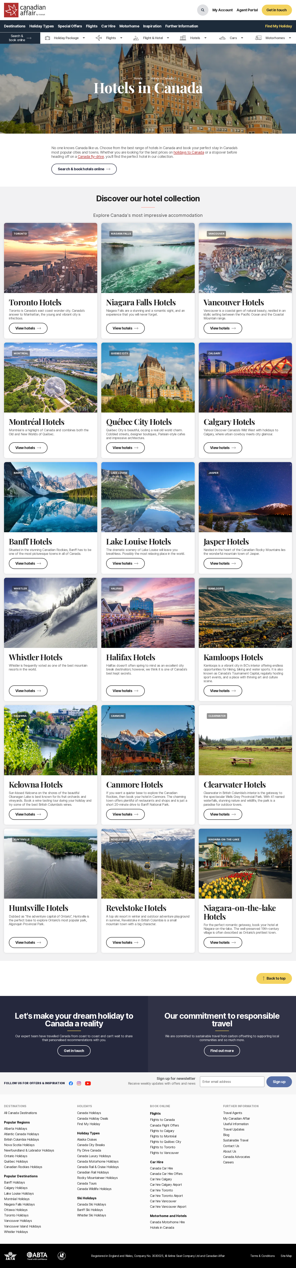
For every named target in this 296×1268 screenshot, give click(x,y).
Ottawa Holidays (16, 1210)
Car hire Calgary (161, 1179)
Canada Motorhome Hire (167, 1222)
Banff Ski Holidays (90, 1210)
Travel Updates (233, 1129)
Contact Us (231, 1146)
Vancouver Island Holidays (22, 1226)
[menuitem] (14, 26)
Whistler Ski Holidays (91, 1215)
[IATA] (10, 1256)
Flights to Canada (162, 1120)
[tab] (65, 38)
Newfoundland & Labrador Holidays (29, 1150)
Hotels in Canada (162, 1227)
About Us (229, 1151)
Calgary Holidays (15, 1188)
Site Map (286, 1256)
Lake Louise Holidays (19, 1193)
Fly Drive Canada (89, 1150)
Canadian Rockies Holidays (23, 1167)
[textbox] (232, 1081)
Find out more (222, 1051)
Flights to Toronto (162, 1147)
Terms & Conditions (262, 1256)
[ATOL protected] (62, 1256)
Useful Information (236, 1124)
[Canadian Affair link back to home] (25, 10)
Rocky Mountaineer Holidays (97, 1178)
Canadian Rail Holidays (93, 1172)
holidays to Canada (189, 152)
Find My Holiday (88, 1124)
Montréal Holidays (17, 1199)
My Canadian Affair (236, 1118)
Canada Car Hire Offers (166, 1174)
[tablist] (148, 38)
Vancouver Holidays (18, 1221)
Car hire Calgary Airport (166, 1185)
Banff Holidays (14, 1182)
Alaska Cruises (87, 1139)
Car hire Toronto (161, 1190)
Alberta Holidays (15, 1129)
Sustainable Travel (235, 1140)
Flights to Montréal (163, 1136)
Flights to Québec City (165, 1142)
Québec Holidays (16, 1161)
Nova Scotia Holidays (19, 1145)
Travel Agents (232, 1113)
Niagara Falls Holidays (19, 1204)
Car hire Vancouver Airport (168, 1207)
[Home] (123, 78)
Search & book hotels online (81, 169)
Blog (226, 1135)
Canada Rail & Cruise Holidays (98, 1167)
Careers (228, 1162)
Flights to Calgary (162, 1131)
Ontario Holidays (15, 1156)
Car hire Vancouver (163, 1201)
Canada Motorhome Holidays (98, 1161)
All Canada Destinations (20, 1113)
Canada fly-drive (91, 156)
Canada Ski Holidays (91, 1204)
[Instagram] (79, 1083)
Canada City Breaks (91, 1145)
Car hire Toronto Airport (166, 1196)
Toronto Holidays (16, 1215)
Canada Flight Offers (164, 1125)
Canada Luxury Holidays (94, 1156)
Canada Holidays (89, 1113)
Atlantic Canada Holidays (21, 1134)
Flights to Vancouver (164, 1153)
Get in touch (74, 1051)
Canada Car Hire (161, 1168)
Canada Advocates (236, 1157)
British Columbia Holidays (21, 1139)
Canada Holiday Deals (92, 1118)
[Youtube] (88, 1083)
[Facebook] (71, 1083)
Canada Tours (87, 1183)
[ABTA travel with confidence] (37, 1256)
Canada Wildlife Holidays (94, 1189)
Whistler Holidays (16, 1232)
